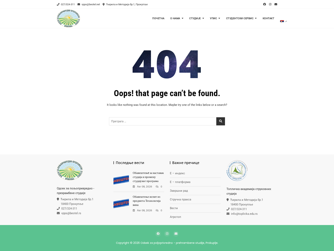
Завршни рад (179, 190)
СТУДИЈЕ (195, 18)
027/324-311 (67, 4)
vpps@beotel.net (90, 4)
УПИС (213, 18)
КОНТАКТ (268, 18)
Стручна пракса (180, 199)
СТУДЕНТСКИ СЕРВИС (240, 18)
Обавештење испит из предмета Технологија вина (147, 201)
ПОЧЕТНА (158, 18)
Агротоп (175, 217)
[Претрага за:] (167, 121)
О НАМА (175, 18)
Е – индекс (177, 173)
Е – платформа (180, 182)
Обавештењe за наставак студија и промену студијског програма (148, 177)
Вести (174, 208)
